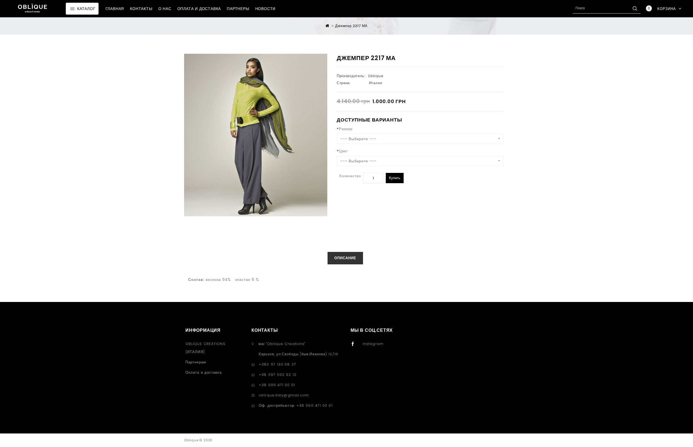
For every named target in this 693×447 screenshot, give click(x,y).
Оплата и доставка (199, 8)
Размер (345, 129)
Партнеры (238, 8)
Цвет (343, 151)
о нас (164, 8)
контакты (141, 8)
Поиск (634, 8)
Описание (345, 258)
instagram (373, 343)
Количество (350, 176)
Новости (265, 8)
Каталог (86, 8)
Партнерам (195, 362)
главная (115, 8)
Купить (394, 177)
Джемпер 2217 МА (351, 25)
